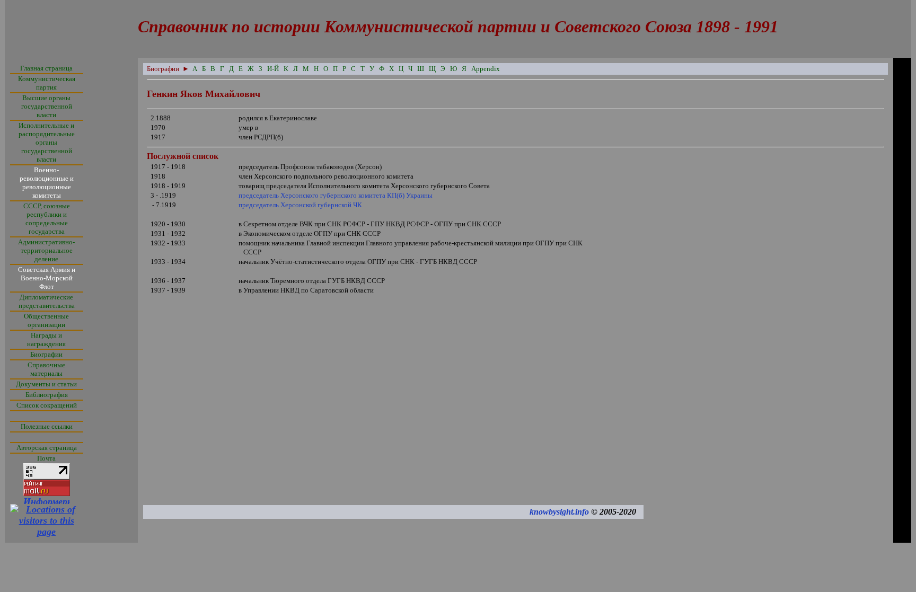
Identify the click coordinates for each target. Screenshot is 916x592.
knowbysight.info (559, 511)
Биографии (46, 354)
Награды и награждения (46, 339)
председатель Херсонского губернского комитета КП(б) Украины (336, 195)
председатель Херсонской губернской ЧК (300, 205)
